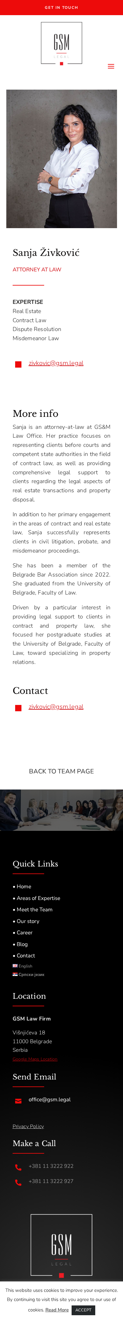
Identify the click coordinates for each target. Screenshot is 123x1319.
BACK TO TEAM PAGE (61, 771)
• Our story (26, 921)
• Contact (24, 955)
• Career (22, 932)
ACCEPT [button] (83, 1310)
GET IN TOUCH (61, 7)
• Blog (20, 944)
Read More (57, 1310)
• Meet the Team (33, 909)
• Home (22, 886)
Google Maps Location (35, 1059)
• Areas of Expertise (36, 898)
